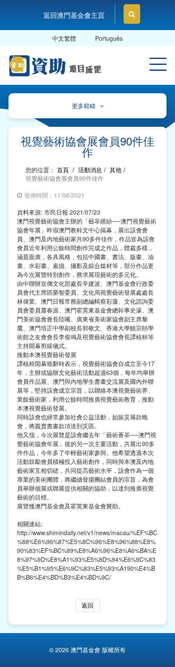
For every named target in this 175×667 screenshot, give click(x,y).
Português (109, 38)
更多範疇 (84, 106)
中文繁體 (64, 38)
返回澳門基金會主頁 (73, 15)
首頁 (63, 169)
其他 (115, 169)
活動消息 (90, 169)
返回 (87, 605)
